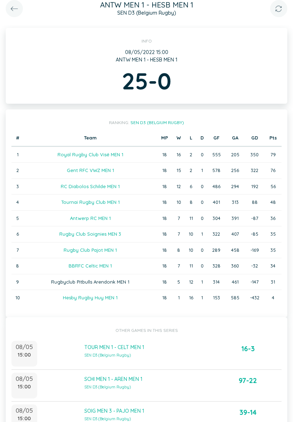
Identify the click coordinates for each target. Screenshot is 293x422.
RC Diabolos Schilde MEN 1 (90, 186)
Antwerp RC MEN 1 (90, 218)
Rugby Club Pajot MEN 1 (90, 250)
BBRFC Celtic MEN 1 (90, 266)
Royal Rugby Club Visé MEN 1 (90, 154)
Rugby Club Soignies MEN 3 (90, 234)
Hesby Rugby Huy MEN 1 (90, 297)
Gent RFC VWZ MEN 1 (90, 170)
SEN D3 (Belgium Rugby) (157, 122)
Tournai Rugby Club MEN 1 (90, 202)
